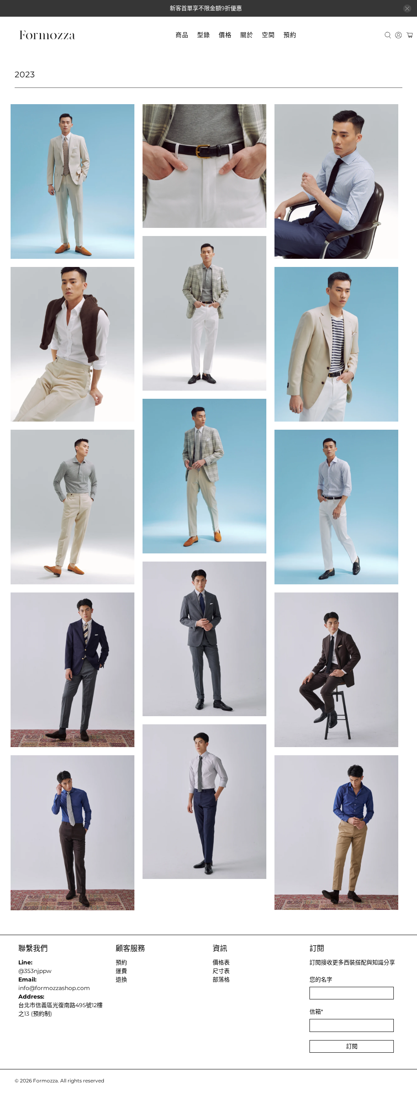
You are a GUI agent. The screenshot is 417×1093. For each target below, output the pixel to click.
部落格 (221, 979)
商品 (182, 35)
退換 (121, 979)
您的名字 (320, 979)
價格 (225, 35)
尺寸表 (221, 971)
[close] (407, 8)
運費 (121, 971)
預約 (289, 35)
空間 (268, 35)
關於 (246, 35)
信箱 (316, 1011)
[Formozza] (47, 35)
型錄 (203, 35)
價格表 (221, 962)
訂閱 (352, 1046)
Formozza (45, 1081)
